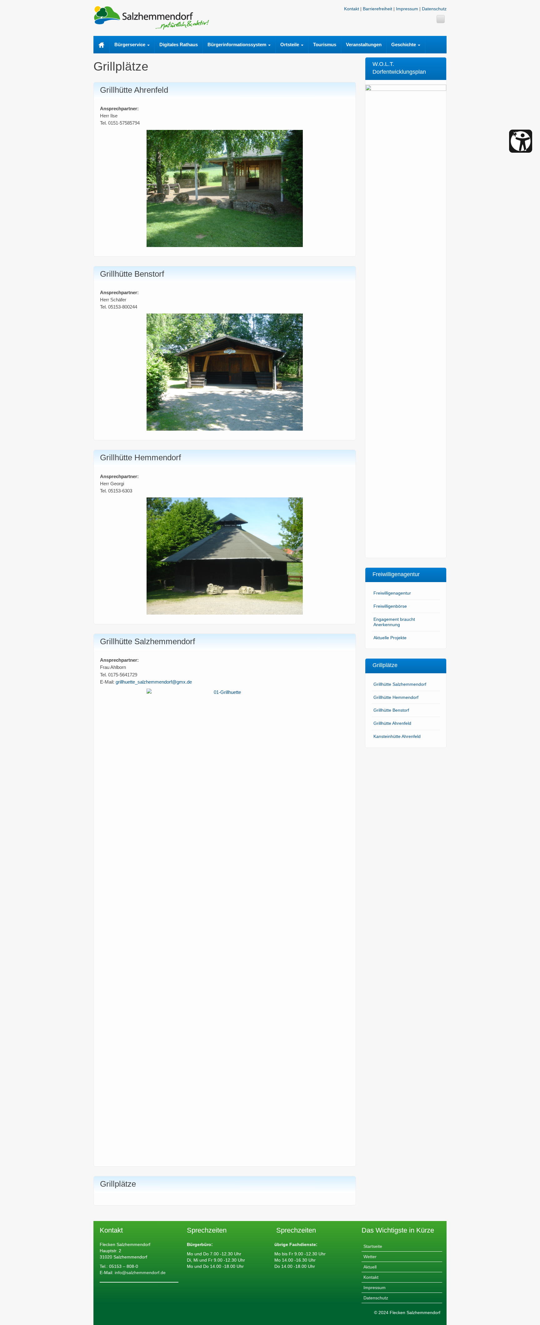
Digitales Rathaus (178, 44)
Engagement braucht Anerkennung (394, 622)
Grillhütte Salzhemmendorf (399, 684)
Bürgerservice (130, 44)
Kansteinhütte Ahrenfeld (397, 736)
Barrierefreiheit (377, 8)
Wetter (370, 1256)
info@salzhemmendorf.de (139, 1272)
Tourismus (324, 44)
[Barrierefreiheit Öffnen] (520, 141)
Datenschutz (434, 8)
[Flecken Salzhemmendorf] (151, 17)
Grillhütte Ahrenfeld (392, 723)
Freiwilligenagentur (392, 593)
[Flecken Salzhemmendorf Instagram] (441, 19)
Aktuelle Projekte (390, 637)
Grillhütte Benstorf (391, 710)
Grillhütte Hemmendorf (395, 697)
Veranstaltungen (364, 44)
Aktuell (370, 1266)
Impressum (407, 8)
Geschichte (404, 44)
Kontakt (351, 8)
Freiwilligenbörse (390, 606)
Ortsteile (290, 44)
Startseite (372, 1246)
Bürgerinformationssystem (238, 44)
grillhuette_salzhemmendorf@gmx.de (154, 682)
